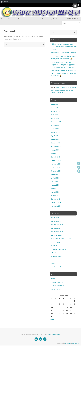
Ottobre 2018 (55, 167)
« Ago (52, 319)
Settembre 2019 (56, 146)
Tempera (68, 343)
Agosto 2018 (55, 174)
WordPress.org (56, 289)
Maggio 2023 (55, 132)
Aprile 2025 (54, 115)
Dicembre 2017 (56, 203)
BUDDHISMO (55, 242)
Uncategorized (56, 267)
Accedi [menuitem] (6, 1)
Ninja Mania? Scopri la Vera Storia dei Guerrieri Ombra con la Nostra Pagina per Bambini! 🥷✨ (63, 73)
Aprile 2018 (54, 188)
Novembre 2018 (56, 164)
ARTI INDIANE (55, 228)
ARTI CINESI (55, 218)
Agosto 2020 (55, 139)
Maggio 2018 (55, 185)
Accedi (53, 279)
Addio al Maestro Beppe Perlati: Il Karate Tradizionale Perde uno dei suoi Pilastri (64, 46)
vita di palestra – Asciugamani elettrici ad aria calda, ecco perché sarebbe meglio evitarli (63, 90)
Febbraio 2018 (55, 196)
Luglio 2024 (55, 129)
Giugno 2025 (55, 108)
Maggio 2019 (55, 150)
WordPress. (75, 343)
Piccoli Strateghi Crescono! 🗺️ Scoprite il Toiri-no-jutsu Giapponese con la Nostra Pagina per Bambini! (63, 64)
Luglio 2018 (55, 178)
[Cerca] (79, 23)
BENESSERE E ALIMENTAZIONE (61, 239)
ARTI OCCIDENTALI (57, 232)
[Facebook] (78, 5)
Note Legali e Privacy (53, 335)
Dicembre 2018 (56, 160)
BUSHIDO (54, 246)
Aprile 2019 (54, 153)
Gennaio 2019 (55, 157)
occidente (54, 260)
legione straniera (56, 256)
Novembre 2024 (56, 125)
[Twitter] (78, 167)
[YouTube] (78, 163)
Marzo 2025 (55, 118)
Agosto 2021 (55, 136)
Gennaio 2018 (55, 199)
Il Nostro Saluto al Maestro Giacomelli (63, 53)
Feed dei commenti (57, 286)
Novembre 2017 (56, 206)
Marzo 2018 (55, 192)
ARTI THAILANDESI (57, 235)
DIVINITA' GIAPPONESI (58, 249)
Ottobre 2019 (55, 143)
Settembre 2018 (56, 171)
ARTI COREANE (56, 221)
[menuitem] (1, 1)
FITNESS (53, 253)
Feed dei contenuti (57, 282)
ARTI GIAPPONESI (57, 225)
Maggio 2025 (55, 111)
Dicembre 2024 (56, 122)
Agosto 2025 (55, 104)
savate (53, 263)
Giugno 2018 (55, 181)
